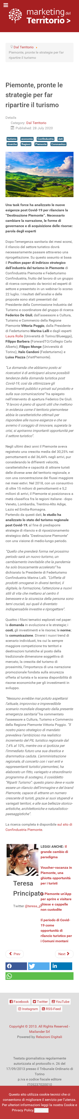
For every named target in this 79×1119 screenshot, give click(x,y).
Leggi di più (58, 1110)
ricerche (12, 144)
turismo (11, 138)
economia (27, 138)
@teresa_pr (33, 906)
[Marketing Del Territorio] (39, 16)
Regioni (26, 144)
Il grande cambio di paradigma (54, 851)
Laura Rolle (14, 336)
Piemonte (41, 144)
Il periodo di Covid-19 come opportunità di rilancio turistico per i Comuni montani (56, 930)
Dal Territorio (36, 123)
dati (60, 138)
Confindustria (46, 138)
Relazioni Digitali (49, 1037)
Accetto (41, 1110)
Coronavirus (58, 144)
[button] (16, 966)
